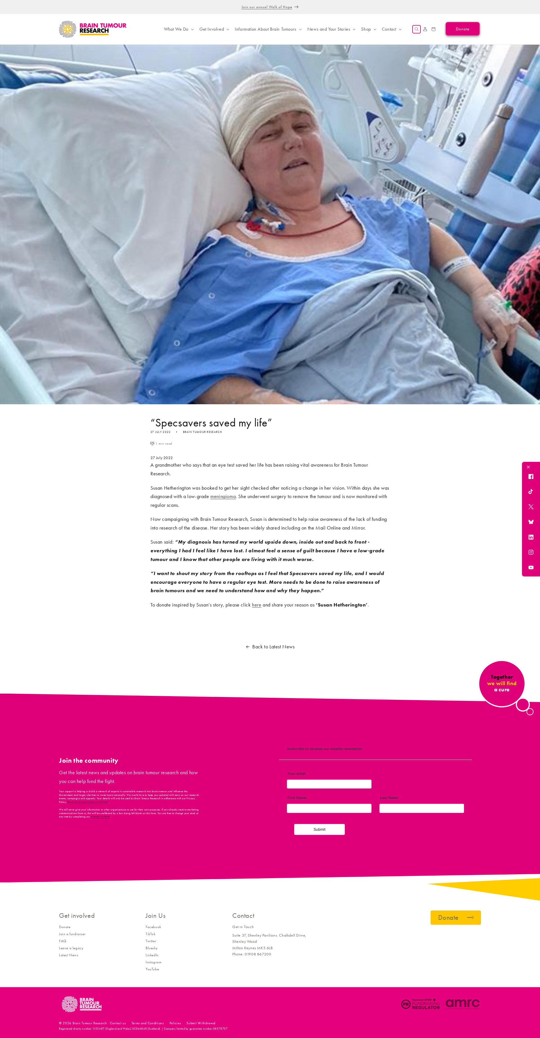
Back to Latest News (273, 647)
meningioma (223, 496)
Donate (65, 927)
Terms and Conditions (148, 1023)
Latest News (68, 955)
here (256, 605)
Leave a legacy (71, 948)
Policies (175, 1023)
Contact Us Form (100, 816)
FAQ (62, 941)
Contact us (118, 1023)
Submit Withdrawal (201, 1023)
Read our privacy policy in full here (88, 802)
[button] (178, 29)
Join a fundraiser (72, 934)
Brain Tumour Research (90, 1023)
